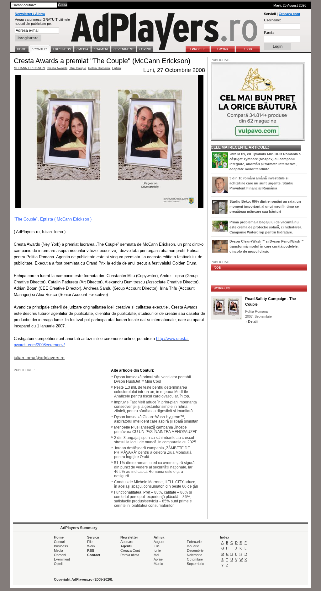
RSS (90, 550)
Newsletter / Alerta (30, 14)
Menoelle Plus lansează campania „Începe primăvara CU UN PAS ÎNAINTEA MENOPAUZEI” (155, 429)
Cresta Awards (57, 68)
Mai (156, 555)
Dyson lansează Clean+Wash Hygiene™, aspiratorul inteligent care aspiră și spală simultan (156, 419)
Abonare (126, 542)
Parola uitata (129, 555)
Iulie (157, 546)
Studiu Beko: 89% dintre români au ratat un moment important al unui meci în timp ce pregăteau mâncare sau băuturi (265, 206)
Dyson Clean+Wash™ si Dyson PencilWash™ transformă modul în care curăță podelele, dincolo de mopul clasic (266, 246)
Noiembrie (194, 555)
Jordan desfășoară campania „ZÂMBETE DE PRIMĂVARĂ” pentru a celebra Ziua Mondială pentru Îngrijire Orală (153, 452)
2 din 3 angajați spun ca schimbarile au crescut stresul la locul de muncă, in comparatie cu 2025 (155, 439)
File (89, 542)
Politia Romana (99, 68)
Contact (93, 555)
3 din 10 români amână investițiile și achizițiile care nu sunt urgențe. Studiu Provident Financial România (261, 183)
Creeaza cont (289, 14)
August (159, 542)
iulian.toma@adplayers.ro (39, 357)
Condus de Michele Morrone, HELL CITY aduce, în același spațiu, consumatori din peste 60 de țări (156, 484)
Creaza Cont (130, 550)
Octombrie (195, 559)
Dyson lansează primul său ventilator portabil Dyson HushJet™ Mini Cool (152, 379)
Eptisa (116, 68)
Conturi (59, 542)
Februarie (194, 542)
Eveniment (62, 559)
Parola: (269, 33)
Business (61, 546)
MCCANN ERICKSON (29, 68)
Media (58, 550)
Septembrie (195, 564)
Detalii (253, 321)
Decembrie (195, 550)
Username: (272, 20)
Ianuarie (193, 546)
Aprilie (158, 559)
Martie (158, 564)
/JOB (217, 267)
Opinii (58, 564)
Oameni (60, 555)
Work (91, 546)
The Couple (77, 68)
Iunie (157, 550)
